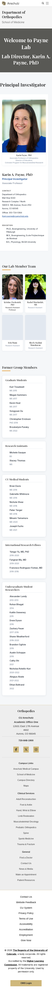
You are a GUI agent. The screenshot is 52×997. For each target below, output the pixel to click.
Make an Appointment (26, 874)
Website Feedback (26, 902)
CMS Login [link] (26, 983)
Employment (26, 935)
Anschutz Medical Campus (26, 769)
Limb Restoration (26, 816)
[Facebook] (16, 753)
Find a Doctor (26, 858)
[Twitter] (26, 753)
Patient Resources (26, 880)
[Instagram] (36, 753)
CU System (26, 907)
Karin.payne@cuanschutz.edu (15, 216)
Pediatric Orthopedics (26, 827)
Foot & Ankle (26, 805)
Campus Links (26, 763)
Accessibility (26, 924)
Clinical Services (26, 793)
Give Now (26, 940)
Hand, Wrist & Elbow (26, 810)
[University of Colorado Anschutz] (10, 3)
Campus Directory (26, 780)
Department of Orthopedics (13, 14)
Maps (26, 786)
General (26, 852)
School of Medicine (26, 774)
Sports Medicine (26, 839)
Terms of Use (26, 918)
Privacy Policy (26, 913)
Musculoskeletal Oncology (26, 821)
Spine (26, 833)
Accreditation (26, 929)
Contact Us (26, 863)
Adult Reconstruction (26, 799)
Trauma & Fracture (26, 844)
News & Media (26, 869)
